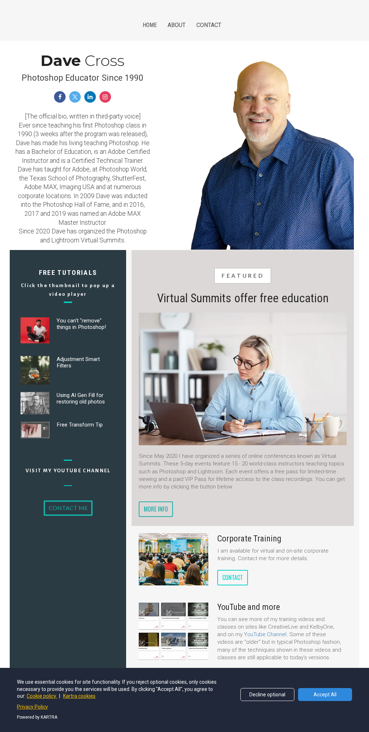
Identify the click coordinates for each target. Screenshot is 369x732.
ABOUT (177, 25)
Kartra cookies (79, 696)
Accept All (325, 694)
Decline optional (267, 694)
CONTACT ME (68, 507)
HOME (150, 25)
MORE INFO (156, 509)
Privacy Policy (32, 707)
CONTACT (208, 25)
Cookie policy (42, 696)
